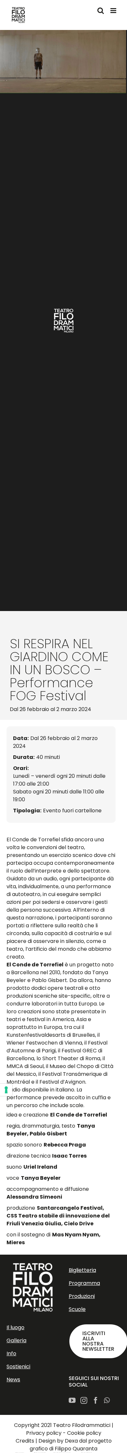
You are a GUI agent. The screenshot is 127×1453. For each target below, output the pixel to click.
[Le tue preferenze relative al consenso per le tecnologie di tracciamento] (6, 1090)
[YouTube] (72, 1400)
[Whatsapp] (107, 1400)
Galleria (16, 1340)
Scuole (77, 1309)
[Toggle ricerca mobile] (100, 10)
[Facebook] (95, 1400)
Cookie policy (84, 1433)
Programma (84, 1283)
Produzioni (82, 1296)
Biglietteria (82, 1270)
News (13, 1379)
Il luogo (15, 1327)
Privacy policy (44, 1433)
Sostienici (18, 1366)
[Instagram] (83, 1400)
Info (11, 1353)
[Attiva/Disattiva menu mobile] (113, 10)
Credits (25, 1441)
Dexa (71, 1441)
